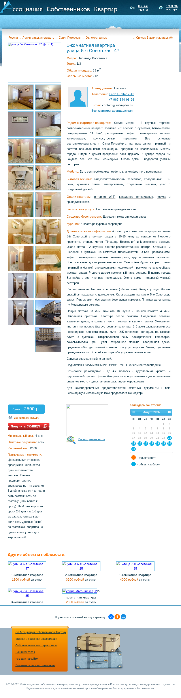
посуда (161, 196)
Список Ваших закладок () (154, 37)
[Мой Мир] (123, 616)
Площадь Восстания (92, 58)
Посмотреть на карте (91, 439)
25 (139, 443)
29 (163, 443)
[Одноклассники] (117, 616)
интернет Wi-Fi (105, 196)
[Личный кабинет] (139, 8)
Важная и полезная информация (36, 638)
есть (41, 442)
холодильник (153, 179)
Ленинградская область (38, 37)
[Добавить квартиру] (168, 8)
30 (169, 443)
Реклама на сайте (26, 658)
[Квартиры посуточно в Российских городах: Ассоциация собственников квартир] (58, 6)
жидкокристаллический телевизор (117, 179)
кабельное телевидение (136, 196)
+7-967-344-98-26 (121, 99)
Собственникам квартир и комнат (36, 645)
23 (169, 437)
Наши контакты (25, 652)
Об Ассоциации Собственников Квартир (40, 632)
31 (133, 449)
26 (145, 443)
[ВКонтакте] (111, 616)
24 (133, 443)
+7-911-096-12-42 (121, 94)
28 (157, 443)
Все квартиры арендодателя (112, 110)
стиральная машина (141, 184)
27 (151, 443)
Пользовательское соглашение (35, 665)
